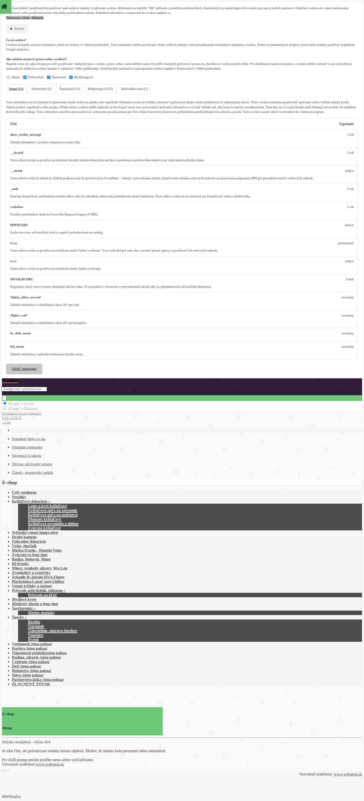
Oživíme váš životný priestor (32, 464)
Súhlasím (37, 17)
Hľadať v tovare (21, 403)
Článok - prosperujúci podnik (32, 472)
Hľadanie (10, 380)
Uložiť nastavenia (24, 369)
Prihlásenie (10, 413)
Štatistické (59, 77)
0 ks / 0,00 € (11, 417)
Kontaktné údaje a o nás (28, 439)
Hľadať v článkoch (23, 408)
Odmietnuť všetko (18, 17)
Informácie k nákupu (26, 456)
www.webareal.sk (50, 764)
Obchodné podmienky (27, 447)
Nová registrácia (29, 413)
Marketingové (83, 77)
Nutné (16, 77)
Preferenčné (36, 77)
